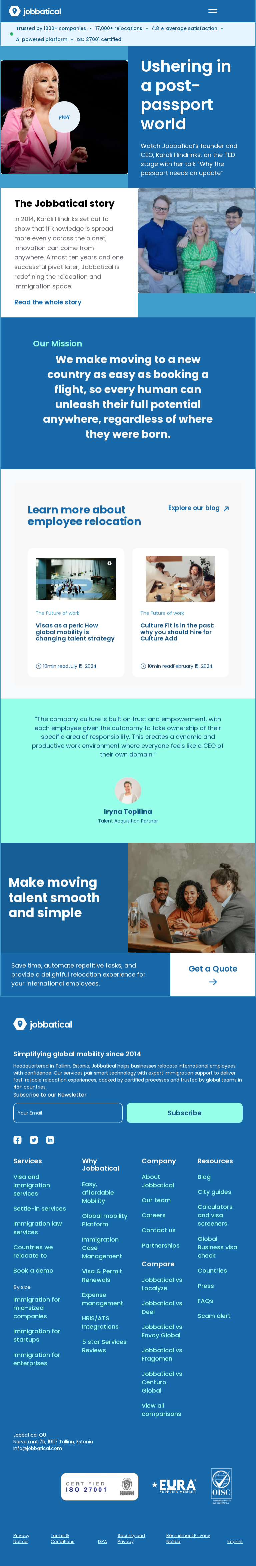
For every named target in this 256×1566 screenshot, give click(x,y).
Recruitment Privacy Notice (188, 1539)
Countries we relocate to (33, 1251)
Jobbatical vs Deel (162, 1307)
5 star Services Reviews (104, 1346)
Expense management (102, 1299)
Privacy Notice (21, 1539)
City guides (214, 1192)
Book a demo (33, 1270)
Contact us (159, 1230)
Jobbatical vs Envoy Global (162, 1331)
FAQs (205, 1301)
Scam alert (214, 1316)
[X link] (34, 1140)
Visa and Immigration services (31, 1185)
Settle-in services (39, 1208)
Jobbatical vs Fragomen (162, 1354)
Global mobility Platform (104, 1220)
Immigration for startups (36, 1335)
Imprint (235, 1542)
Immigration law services (37, 1227)
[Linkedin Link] (50, 1140)
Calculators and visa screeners (215, 1215)
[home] (35, 11)
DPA (102, 1542)
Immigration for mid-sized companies (36, 1307)
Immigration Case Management (102, 1247)
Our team (156, 1200)
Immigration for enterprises (36, 1359)
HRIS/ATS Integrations (100, 1322)
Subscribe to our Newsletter (50, 1095)
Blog (204, 1177)
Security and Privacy (131, 1539)
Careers (154, 1215)
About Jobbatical (158, 1181)
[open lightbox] (64, 117)
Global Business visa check (217, 1247)
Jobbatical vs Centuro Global (162, 1382)
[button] (212, 11)
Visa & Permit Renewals (102, 1275)
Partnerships (161, 1245)
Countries (212, 1270)
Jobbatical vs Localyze (162, 1284)
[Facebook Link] (17, 1140)
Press (206, 1286)
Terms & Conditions (62, 1539)
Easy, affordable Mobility (98, 1192)
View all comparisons (161, 1409)
